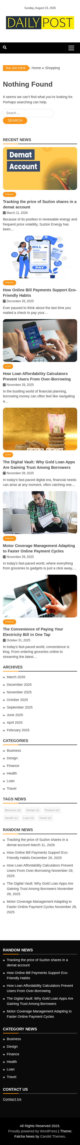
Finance (9, 194)
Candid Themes (52, 1136)
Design (12, 758)
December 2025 (19, 685)
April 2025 (15, 722)
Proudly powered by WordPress (33, 1131)
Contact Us (12, 1099)
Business (14, 751)
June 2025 (15, 715)
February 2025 (18, 730)
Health (12, 773)
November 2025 (19, 692)
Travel (11, 788)
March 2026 (16, 677)
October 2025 (17, 700)
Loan (8, 366)
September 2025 (20, 707)
